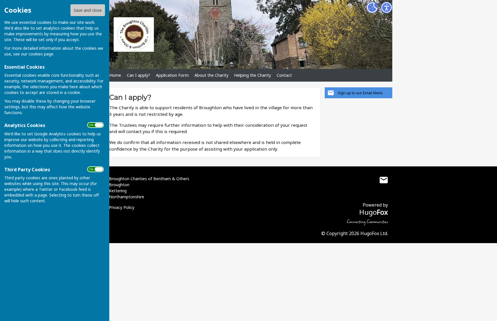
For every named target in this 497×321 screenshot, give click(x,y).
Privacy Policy (121, 207)
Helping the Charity (252, 75)
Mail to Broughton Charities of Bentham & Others (383, 180)
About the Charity (211, 75)
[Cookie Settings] (372, 7)
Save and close (88, 10)
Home (115, 75)
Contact (284, 75)
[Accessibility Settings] (386, 7)
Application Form (172, 75)
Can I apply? (138, 75)
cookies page (40, 54)
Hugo (373, 212)
